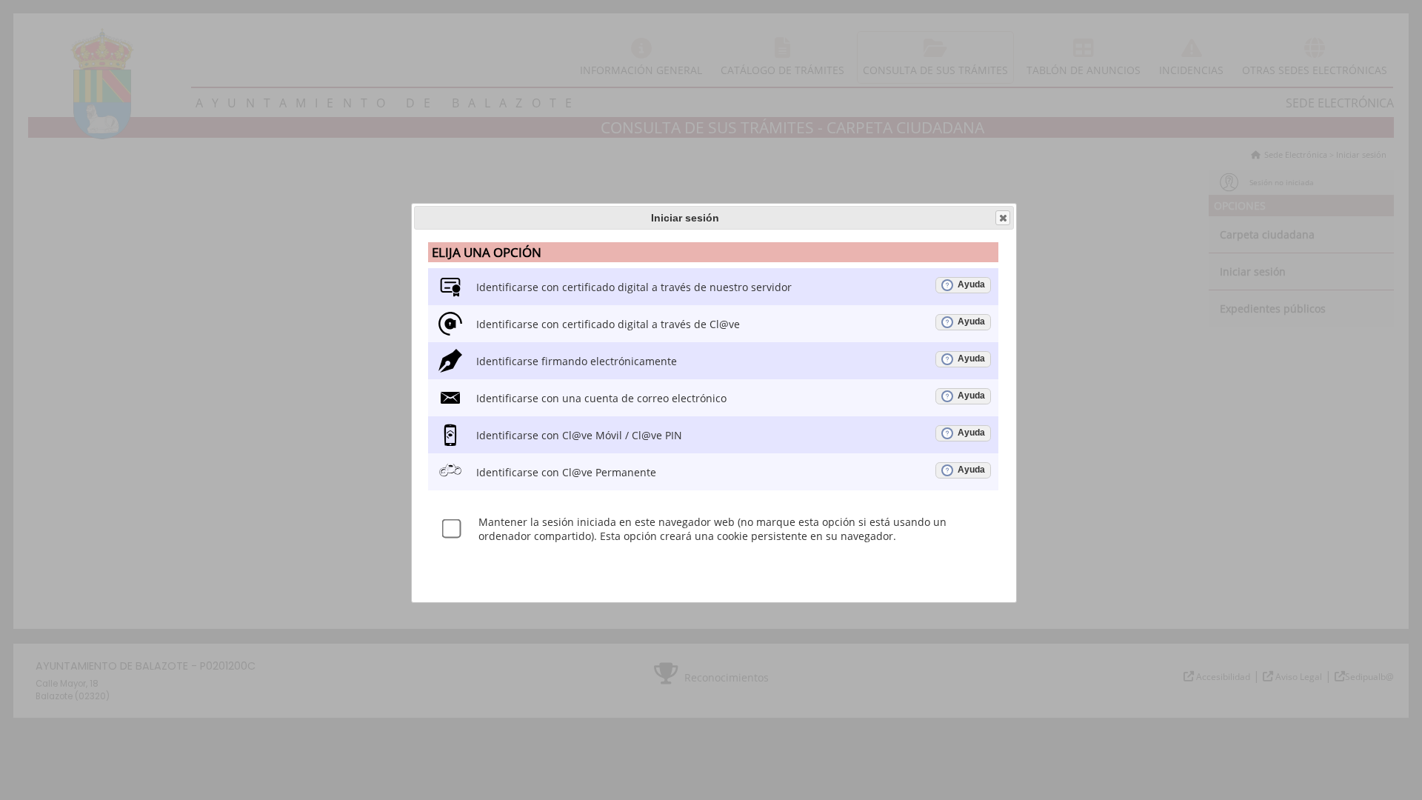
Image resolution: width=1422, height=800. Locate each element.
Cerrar (1002, 217)
